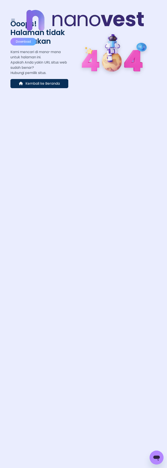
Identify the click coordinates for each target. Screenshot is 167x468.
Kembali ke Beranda (42, 83)
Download (23, 41)
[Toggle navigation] (13, 20)
